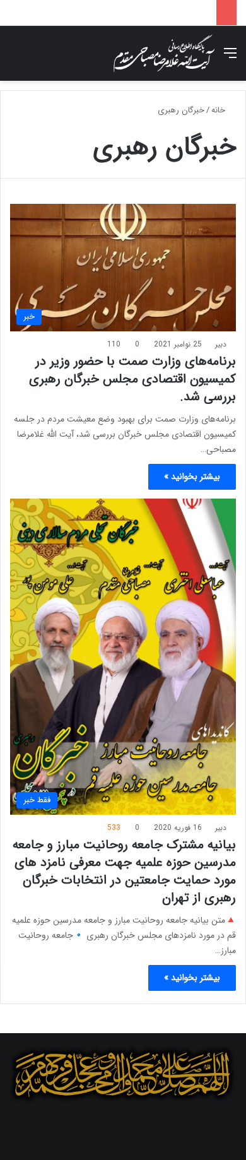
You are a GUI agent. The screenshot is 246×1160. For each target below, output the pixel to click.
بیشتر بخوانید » (192, 476)
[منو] (230, 58)
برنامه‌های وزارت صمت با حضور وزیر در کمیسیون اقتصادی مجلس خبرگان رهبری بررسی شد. (132, 379)
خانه (219, 110)
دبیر (220, 344)
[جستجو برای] (15, 58)
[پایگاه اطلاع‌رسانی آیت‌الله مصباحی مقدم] (164, 53)
